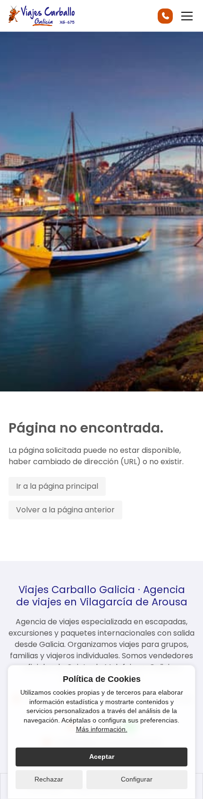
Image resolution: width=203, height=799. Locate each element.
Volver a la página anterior (65, 509)
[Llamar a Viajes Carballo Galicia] (165, 16)
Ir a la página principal (57, 486)
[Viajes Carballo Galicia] (41, 16)
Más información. (101, 729)
